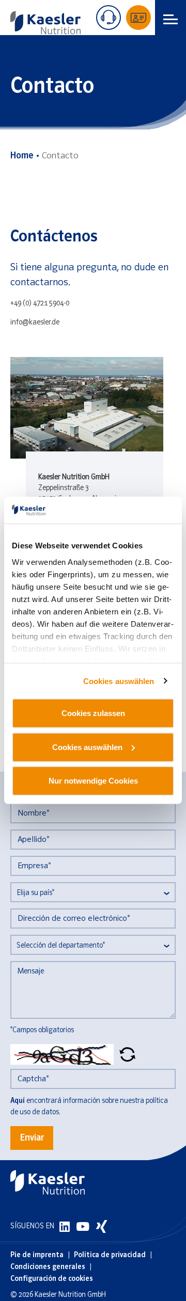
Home (22, 156)
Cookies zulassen (93, 713)
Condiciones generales (47, 1267)
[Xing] (101, 1226)
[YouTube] (83, 1226)
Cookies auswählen (118, 681)
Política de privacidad (110, 1255)
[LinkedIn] (65, 1226)
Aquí (17, 1101)
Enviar (32, 1138)
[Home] (45, 23)
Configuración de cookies (51, 1279)
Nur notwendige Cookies (93, 780)
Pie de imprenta (37, 1255)
